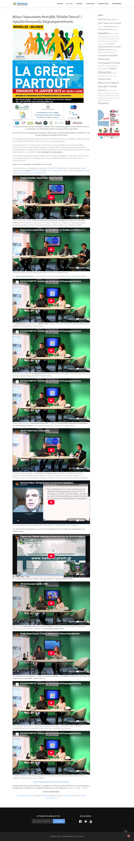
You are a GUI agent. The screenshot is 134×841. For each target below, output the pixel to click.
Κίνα (104, 66)
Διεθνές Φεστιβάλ (113, 33)
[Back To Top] (125, 831)
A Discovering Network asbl (27, 173)
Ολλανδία (104, 72)
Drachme (45, 796)
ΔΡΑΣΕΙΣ (80, 3)
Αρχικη (60, 3)
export (117, 19)
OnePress (65, 836)
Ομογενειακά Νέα (51, 798)
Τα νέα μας (116, 98)
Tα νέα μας (100, 26)
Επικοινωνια (116, 3)
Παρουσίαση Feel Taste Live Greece (107, 76)
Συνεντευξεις (103, 3)
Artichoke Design (41, 173)
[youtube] (91, 821)
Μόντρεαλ (105, 68)
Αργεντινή (116, 26)
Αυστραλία (102, 29)
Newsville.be (21, 796)
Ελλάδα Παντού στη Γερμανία (105, 41)
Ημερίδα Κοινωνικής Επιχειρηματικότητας (109, 59)
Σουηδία (105, 98)
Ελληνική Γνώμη (67, 796)
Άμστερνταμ (108, 26)
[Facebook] (80, 821)
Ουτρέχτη (114, 73)
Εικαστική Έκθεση (102, 38)
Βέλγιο (109, 29)
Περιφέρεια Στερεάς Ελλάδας (111, 93)
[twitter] (85, 821)
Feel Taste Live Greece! (109, 23)
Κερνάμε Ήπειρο (114, 66)
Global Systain (29, 796)
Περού (99, 95)
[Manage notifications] (128, 835)
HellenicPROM (36, 170)
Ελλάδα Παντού (116, 38)
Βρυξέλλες (115, 29)
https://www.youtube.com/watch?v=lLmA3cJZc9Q (51, 782)
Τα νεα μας (90, 3)
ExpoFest (69, 3)
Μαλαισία (100, 68)
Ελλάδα (109, 38)
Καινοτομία (81, 796)
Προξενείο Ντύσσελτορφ (108, 95)
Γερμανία (103, 33)
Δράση (117, 36)
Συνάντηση (111, 98)
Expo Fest (111, 19)
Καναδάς (107, 66)
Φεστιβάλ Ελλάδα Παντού (104, 100)
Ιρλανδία (100, 66)
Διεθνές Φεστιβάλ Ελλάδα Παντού (106, 36)
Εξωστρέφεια (103, 55)
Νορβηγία (113, 68)
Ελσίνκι (112, 44)
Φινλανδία (103, 103)
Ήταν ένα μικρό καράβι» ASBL (57, 170)
